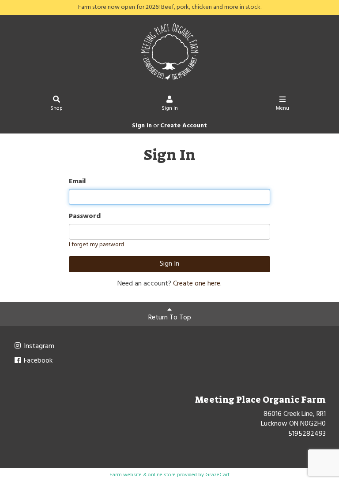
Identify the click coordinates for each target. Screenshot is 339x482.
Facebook (37, 361)
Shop (56, 108)
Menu (282, 108)
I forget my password (96, 245)
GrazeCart (217, 475)
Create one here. (197, 283)
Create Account (183, 126)
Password (85, 216)
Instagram (38, 346)
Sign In (170, 108)
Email (77, 182)
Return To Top (169, 317)
